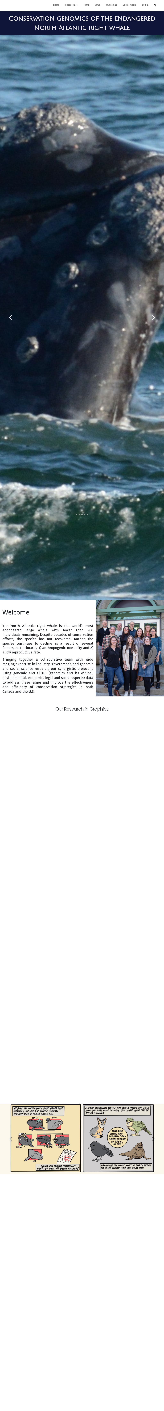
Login (145, 5)
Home (56, 5)
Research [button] (70, 5)
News (97, 5)
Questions (111, 5)
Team (86, 5)
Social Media (129, 5)
